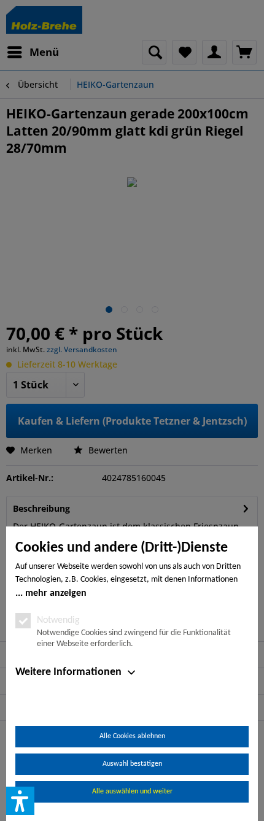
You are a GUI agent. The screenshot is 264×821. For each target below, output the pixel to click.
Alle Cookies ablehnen (132, 736)
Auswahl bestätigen (132, 764)
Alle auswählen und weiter (132, 791)
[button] (20, 801)
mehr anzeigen (56, 593)
